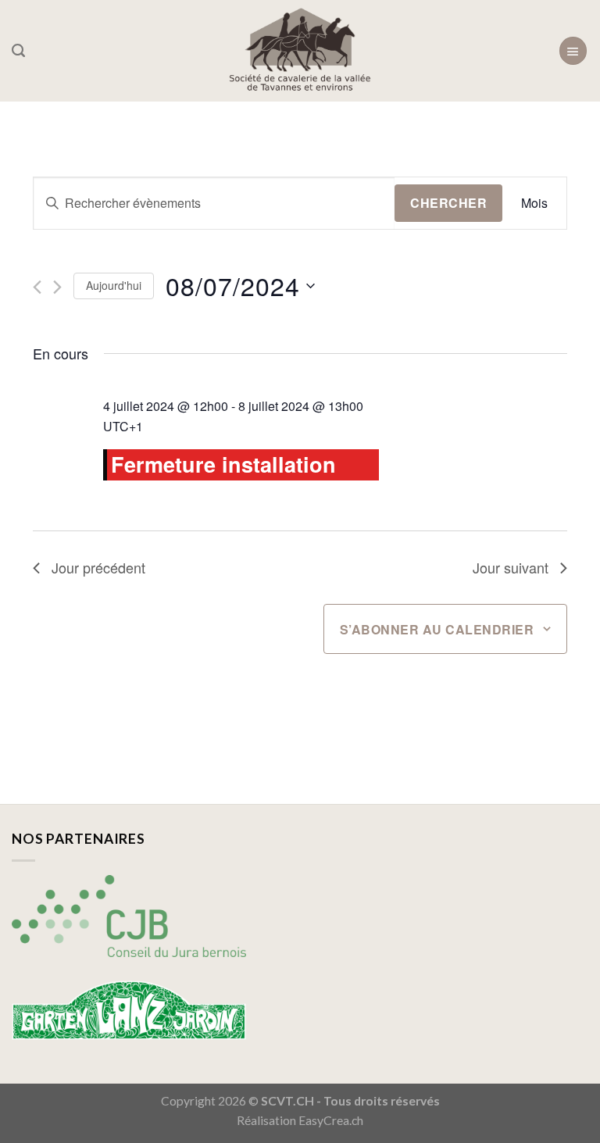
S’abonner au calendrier (437, 629)
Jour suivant (510, 567)
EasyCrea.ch (330, 1120)
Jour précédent (98, 567)
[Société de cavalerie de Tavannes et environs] (300, 51)
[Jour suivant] (57, 287)
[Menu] (573, 50)
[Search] (18, 50)
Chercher (448, 203)
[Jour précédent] (37, 287)
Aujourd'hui (113, 285)
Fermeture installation (223, 464)
